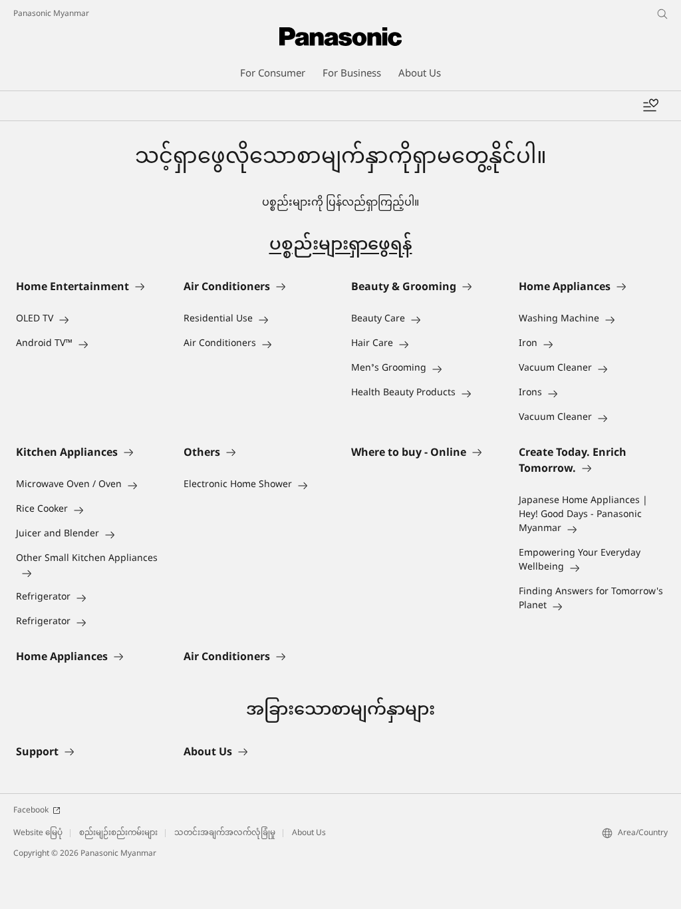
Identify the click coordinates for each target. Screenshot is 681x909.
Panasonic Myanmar (51, 14)
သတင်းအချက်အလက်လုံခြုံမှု (224, 833)
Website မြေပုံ (38, 833)
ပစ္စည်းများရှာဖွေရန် (340, 245)
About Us (309, 833)
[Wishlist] (650, 105)
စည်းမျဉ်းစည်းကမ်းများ (118, 833)
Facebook (31, 810)
